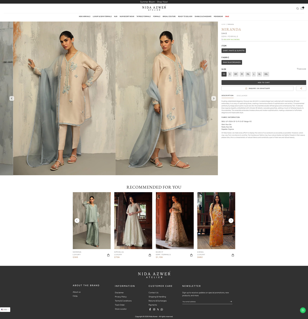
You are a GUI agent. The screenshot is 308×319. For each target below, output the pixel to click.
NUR (115, 16)
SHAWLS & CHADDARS (203, 16)
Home (223, 24)
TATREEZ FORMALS (144, 16)
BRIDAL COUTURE (169, 16)
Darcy (159, 252)
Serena (77, 252)
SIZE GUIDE (302, 69)
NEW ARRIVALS (84, 16)
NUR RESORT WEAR (127, 16)
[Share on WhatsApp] (305, 91)
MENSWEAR (218, 16)
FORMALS (156, 16)
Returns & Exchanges (158, 301)
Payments (153, 305)
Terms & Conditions (123, 301)
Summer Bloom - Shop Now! (154, 1)
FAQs (75, 296)
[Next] (213, 98)
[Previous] (11, 98)
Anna (200, 252)
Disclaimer (242, 96)
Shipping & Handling (157, 297)
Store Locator (121, 309)
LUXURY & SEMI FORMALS (102, 16)
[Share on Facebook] (301, 91)
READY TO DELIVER (185, 16)
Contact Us (153, 292)
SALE (227, 16)
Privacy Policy (121, 297)
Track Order (120, 305)
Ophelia (119, 252)
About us (76, 292)
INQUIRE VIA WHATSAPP (259, 88)
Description (228, 95)
